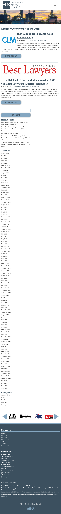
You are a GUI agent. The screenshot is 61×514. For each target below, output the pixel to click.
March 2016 (4, 364)
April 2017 (4, 349)
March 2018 (4, 327)
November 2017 (5, 337)
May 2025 (4, 178)
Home (3, 433)
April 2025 (4, 180)
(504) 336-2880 (5, 462)
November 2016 (5, 356)
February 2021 (5, 263)
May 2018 (4, 322)
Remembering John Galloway (9, 133)
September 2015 (6, 378)
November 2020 (5, 268)
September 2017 (6, 341)
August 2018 (5, 315)
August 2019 (5, 295)
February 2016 (5, 366)
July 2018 (4, 317)
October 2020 (5, 271)
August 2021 (5, 253)
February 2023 (5, 217)
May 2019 (4, 302)
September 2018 (6, 312)
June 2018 (4, 319)
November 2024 (5, 187)
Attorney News (32, 40)
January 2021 (5, 266)
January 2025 (5, 185)
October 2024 (5, 190)
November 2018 (5, 310)
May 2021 (4, 256)
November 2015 (5, 373)
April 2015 (4, 388)
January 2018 (5, 332)
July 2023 (4, 207)
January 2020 (5, 285)
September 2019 (6, 293)
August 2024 (5, 192)
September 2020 (6, 273)
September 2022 (6, 229)
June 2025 (4, 175)
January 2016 (5, 368)
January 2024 (5, 200)
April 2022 (4, 241)
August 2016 (5, 361)
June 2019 (4, 300)
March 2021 (4, 261)
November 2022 (5, 224)
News (2, 441)
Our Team (4, 437)
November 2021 (5, 251)
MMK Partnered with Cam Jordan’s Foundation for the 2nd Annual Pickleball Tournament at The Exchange (15, 144)
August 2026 (5, 153)
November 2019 (5, 290)
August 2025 (5, 173)
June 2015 (4, 383)
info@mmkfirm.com (7, 475)
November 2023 (5, 202)
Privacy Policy (5, 445)
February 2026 (5, 165)
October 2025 (5, 170)
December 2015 (5, 371)
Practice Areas (5, 439)
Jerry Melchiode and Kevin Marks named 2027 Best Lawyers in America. (22, 486)
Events (3, 397)
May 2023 (4, 212)
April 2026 (4, 160)
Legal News (4, 402)
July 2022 (4, 234)
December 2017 (5, 334)
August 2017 (5, 344)
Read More (11, 56)
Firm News (4, 400)
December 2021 (5, 249)
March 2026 (4, 163)
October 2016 (5, 359)
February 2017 (5, 351)
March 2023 (4, 214)
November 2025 (5, 168)
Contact (3, 443)
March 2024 (4, 195)
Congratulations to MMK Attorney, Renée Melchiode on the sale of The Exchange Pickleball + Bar (15, 138)
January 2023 (5, 219)
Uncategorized (35, 86)
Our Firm (4, 435)
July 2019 (4, 297)
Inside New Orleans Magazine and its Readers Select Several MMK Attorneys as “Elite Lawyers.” (14, 129)
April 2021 (4, 258)
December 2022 (5, 222)
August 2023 (5, 204)
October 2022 (5, 226)
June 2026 (4, 158)
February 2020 (5, 283)
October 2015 (5, 376)
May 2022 (4, 239)
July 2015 (4, 381)
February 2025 (5, 182)
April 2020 (4, 280)
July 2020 (4, 278)
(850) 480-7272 (5, 473)
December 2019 (5, 288)
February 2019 (5, 305)
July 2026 (4, 156)
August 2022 (5, 231)
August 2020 (5, 275)
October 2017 (5, 339)
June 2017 (4, 346)
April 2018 (4, 324)
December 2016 (5, 354)
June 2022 (4, 236)
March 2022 (4, 244)
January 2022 (5, 246)
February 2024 (5, 197)
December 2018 (5, 307)
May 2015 (4, 386)
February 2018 (5, 329)
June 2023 (4, 209)
